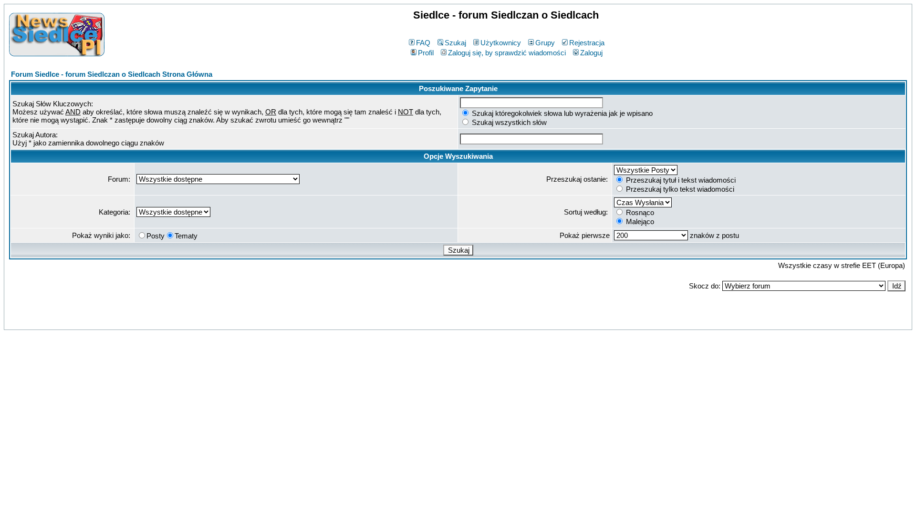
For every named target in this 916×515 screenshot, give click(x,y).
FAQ (423, 43)
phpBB (437, 321)
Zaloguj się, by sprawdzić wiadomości (507, 53)
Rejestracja (586, 43)
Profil (426, 53)
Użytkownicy (500, 43)
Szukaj (455, 43)
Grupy (545, 43)
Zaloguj (591, 53)
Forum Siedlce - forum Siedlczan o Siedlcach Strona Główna (111, 74)
